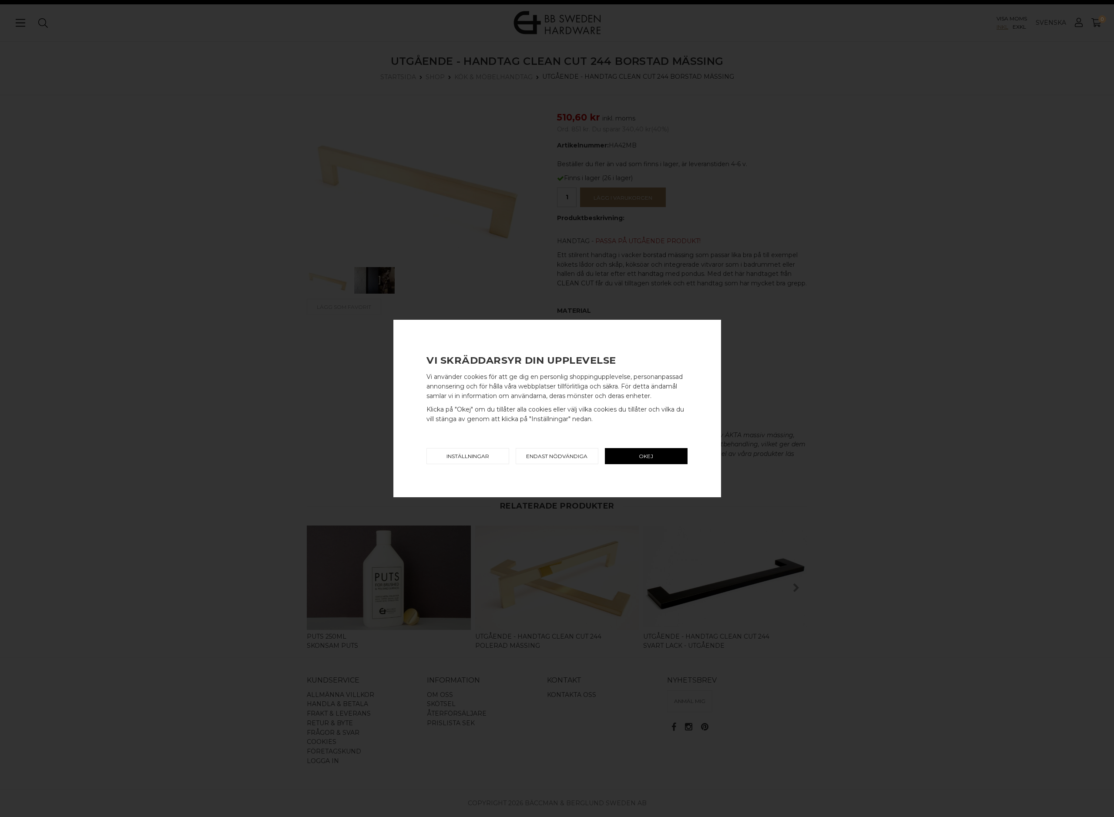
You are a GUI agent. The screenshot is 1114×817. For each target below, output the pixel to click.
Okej (646, 456)
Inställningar (467, 456)
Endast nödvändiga (556, 456)
